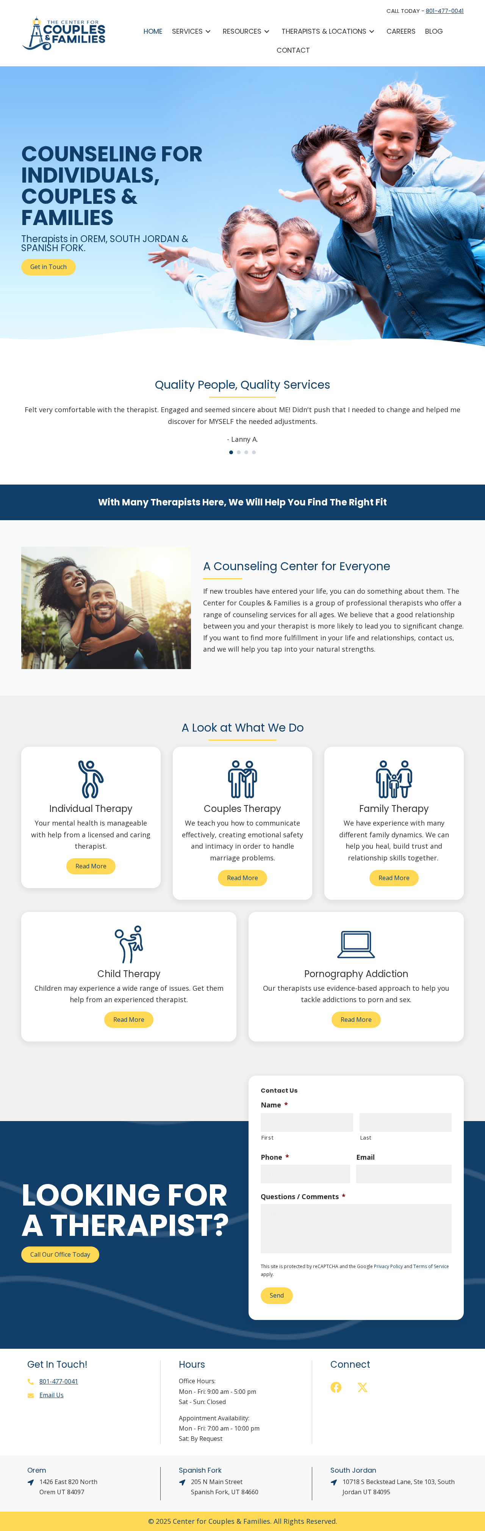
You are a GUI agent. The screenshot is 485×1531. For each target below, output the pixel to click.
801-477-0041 (445, 11)
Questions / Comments (303, 1196)
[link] (153, 31)
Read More (90, 866)
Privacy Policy (388, 1266)
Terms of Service (431, 1266)
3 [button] (246, 452)
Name (274, 1105)
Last (366, 1137)
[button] (336, 1387)
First (267, 1137)
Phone (275, 1157)
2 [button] (239, 452)
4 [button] (254, 452)
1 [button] (231, 452)
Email (365, 1157)
